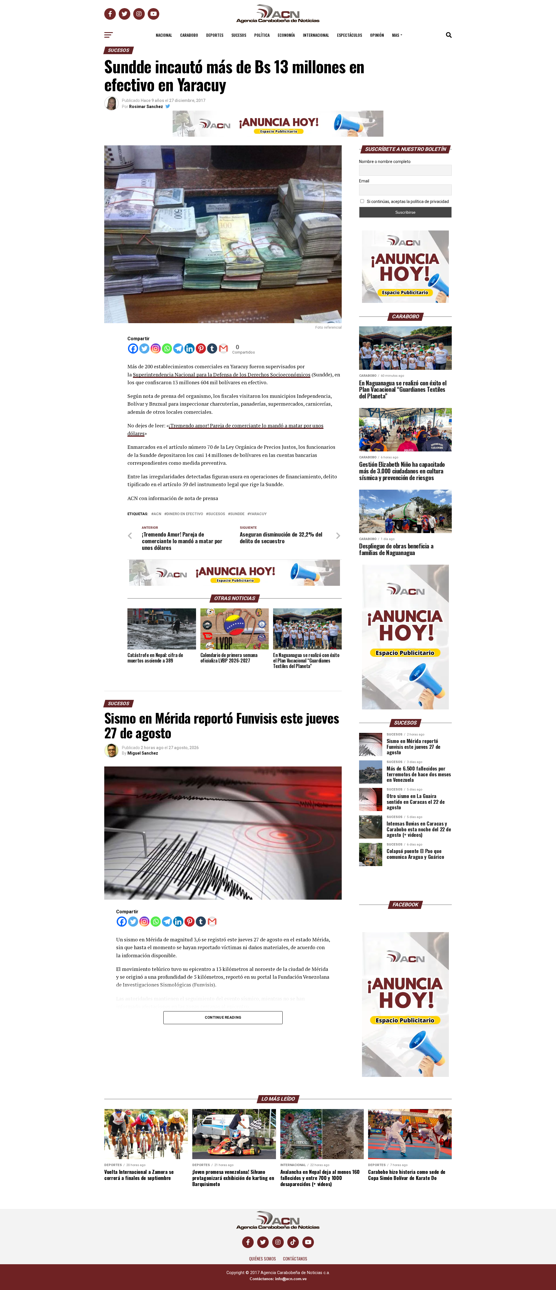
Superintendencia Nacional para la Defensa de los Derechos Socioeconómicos (221, 374)
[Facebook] (133, 348)
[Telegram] (178, 348)
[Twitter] (144, 348)
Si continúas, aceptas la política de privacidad (407, 201)
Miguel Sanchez (142, 753)
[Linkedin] (189, 348)
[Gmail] (223, 348)
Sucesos (238, 35)
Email (364, 181)
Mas (395, 35)
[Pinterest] (201, 348)
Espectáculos (349, 35)
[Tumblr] (212, 348)
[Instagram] (156, 348)
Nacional (164, 35)
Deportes (214, 35)
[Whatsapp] (167, 348)
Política (262, 35)
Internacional (316, 35)
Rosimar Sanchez (146, 106)
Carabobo (189, 35)
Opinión (377, 35)
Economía (286, 35)
